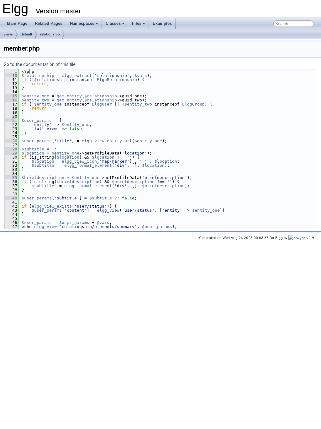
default (26, 34)
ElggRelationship (117, 79)
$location (33, 153)
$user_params (37, 120)
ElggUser (102, 104)
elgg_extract (77, 75)
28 (11, 149)
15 (11, 96)
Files (136, 23)
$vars (140, 75)
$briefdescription (43, 177)
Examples (162, 23)
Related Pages (48, 23)
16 (11, 100)
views (8, 34)
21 (11, 120)
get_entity (69, 96)
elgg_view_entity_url (107, 140)
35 (11, 177)
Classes (113, 23)
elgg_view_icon (79, 161)
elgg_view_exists (52, 206)
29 (11, 153)
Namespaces (82, 23)
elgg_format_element (88, 165)
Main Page (17, 23)
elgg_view (108, 210)
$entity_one (35, 96)
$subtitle (33, 149)
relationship (50, 34)
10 (11, 75)
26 (11, 140)
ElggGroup (193, 104)
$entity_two (35, 100)
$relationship (38, 75)
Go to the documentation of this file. (40, 64)
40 (11, 198)
